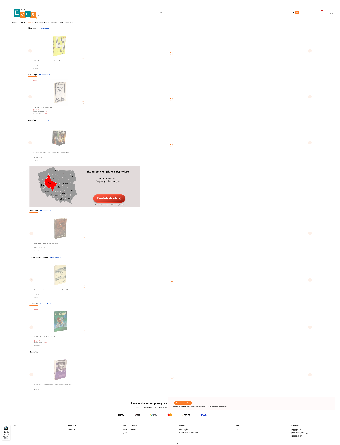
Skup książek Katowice (296, 436)
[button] (297, 12)
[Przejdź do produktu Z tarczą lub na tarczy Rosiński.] (59, 92)
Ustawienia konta (127, 433)
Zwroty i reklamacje (16, 428)
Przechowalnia (71, 429)
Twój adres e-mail (177, 400)
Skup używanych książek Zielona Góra (300, 433)
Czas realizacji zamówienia (129, 429)
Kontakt (237, 428)
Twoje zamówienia (72, 428)
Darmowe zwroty (127, 431)
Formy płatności (127, 428)
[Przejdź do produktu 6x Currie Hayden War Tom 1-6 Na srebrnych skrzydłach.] (59, 137)
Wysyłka (125, 432)
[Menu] (9, 426)
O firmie (237, 429)
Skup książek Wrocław (296, 429)
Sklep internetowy (169, 443)
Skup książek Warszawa (296, 431)
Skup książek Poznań (296, 428)
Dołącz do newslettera (183, 403)
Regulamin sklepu (183, 428)
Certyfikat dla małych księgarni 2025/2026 (189, 432)
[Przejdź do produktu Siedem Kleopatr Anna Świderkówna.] (60, 228)
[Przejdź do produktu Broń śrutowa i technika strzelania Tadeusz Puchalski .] (60, 275)
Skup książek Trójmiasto (296, 435)
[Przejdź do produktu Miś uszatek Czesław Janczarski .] (60, 321)
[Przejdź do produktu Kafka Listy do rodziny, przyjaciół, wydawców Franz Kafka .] (60, 369)
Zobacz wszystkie (45, 28)
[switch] (6, 438)
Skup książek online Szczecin (297, 432)
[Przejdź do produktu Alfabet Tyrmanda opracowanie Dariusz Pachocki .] (59, 46)
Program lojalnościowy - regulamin (187, 431)
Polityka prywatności (184, 429)
